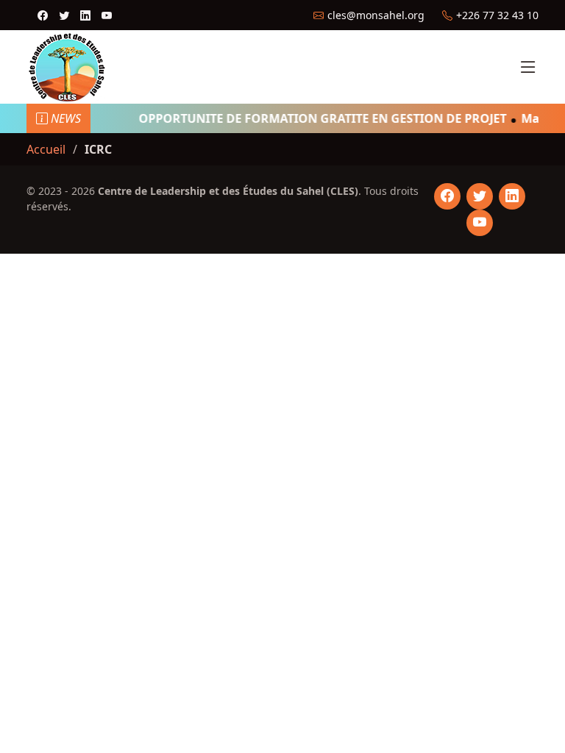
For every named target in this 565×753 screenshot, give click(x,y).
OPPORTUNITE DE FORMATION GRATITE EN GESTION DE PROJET (318, 118)
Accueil (45, 149)
